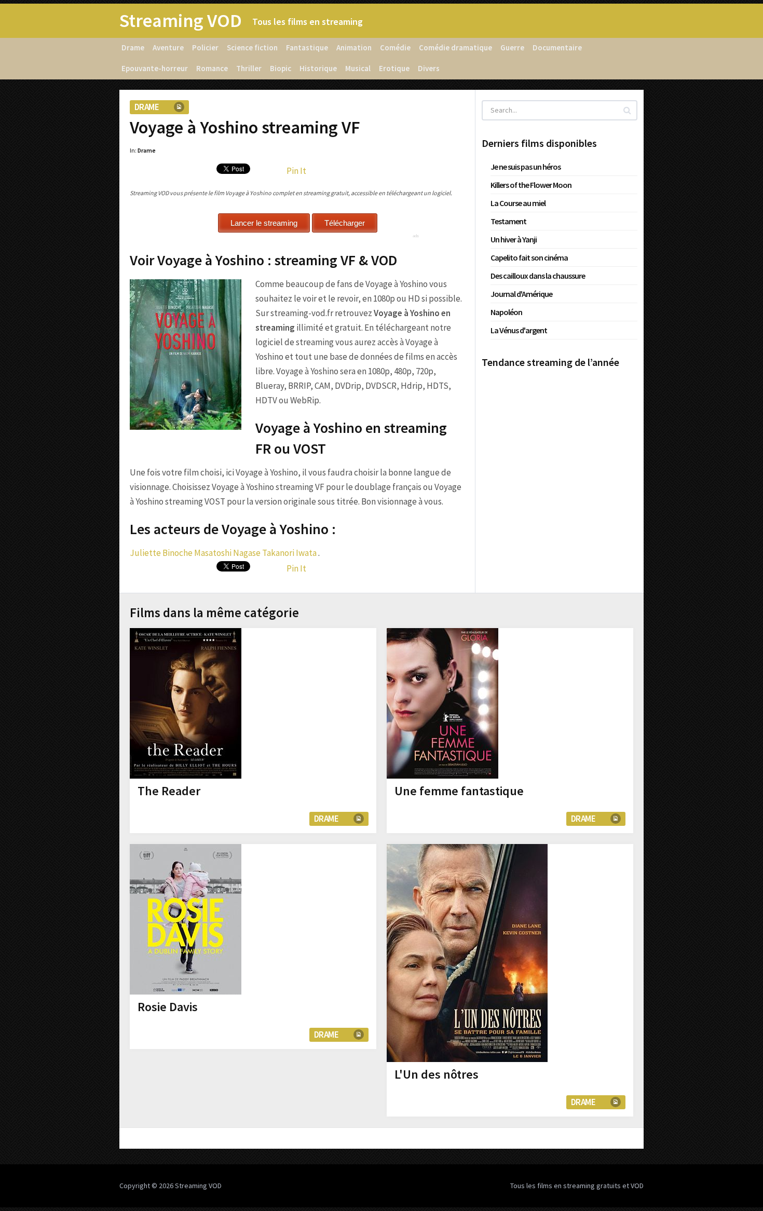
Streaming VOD (180, 20)
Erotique (394, 68)
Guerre (512, 47)
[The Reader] (185, 703)
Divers (429, 68)
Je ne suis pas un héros (526, 166)
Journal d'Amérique (521, 294)
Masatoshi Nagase (227, 553)
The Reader (169, 791)
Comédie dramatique (455, 47)
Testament (508, 221)
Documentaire (557, 47)
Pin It (296, 170)
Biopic (280, 68)
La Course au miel (518, 203)
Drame (132, 47)
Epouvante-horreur (154, 68)
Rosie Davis (168, 1007)
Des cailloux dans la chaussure (538, 275)
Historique (318, 68)
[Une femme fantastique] (442, 703)
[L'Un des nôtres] (467, 953)
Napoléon (506, 312)
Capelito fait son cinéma (529, 257)
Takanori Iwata (289, 553)
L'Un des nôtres (436, 1074)
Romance (212, 68)
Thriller (249, 68)
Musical (358, 68)
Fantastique (307, 47)
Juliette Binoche (161, 553)
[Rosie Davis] (185, 919)
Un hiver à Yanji (514, 239)
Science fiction (252, 47)
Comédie (395, 47)
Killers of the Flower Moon (531, 185)
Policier (205, 47)
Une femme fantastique (459, 791)
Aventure (168, 47)
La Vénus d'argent (519, 330)
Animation (354, 47)
